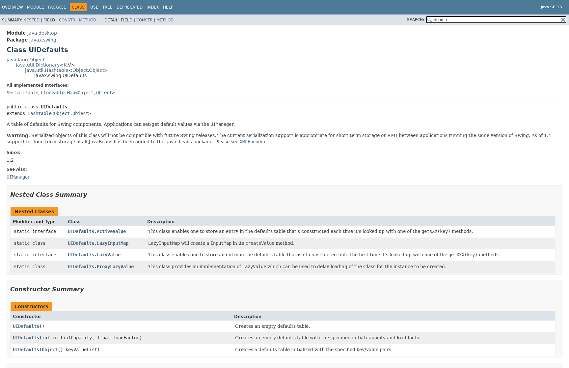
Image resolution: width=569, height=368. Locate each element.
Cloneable (53, 92)
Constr (67, 20)
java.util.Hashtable (46, 70)
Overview (12, 7)
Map (71, 92)
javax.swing (42, 39)
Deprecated (130, 7)
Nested (31, 20)
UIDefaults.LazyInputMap (98, 243)
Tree (107, 7)
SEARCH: (415, 19)
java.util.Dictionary (38, 65)
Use (94, 7)
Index (153, 7)
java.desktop (42, 33)
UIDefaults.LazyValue (94, 254)
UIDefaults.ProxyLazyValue (101, 266)
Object (80, 70)
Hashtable (39, 113)
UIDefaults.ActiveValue (97, 231)
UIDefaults (26, 326)
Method (87, 20)
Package (57, 7)
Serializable (22, 92)
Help (168, 7)
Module (35, 7)
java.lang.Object (25, 59)
